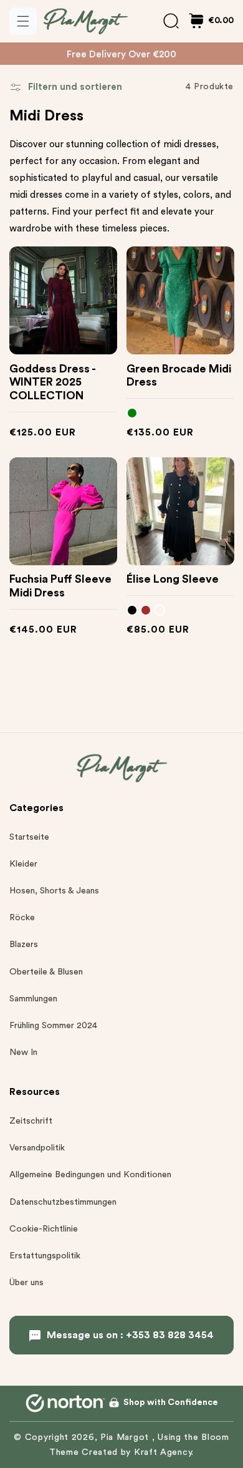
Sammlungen (33, 998)
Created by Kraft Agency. (138, 1452)
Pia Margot (126, 1437)
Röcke (22, 917)
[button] (23, 21)
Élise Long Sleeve (172, 579)
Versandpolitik (37, 1148)
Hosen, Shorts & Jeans (54, 891)
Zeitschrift (30, 1121)
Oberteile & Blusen (46, 972)
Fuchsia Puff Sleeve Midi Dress (60, 585)
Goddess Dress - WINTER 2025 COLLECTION (52, 382)
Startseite (29, 837)
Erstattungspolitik (44, 1256)
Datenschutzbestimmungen (63, 1202)
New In (23, 1052)
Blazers (23, 944)
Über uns (26, 1282)
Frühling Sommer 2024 (53, 1025)
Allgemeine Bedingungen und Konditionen (90, 1174)
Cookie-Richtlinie (43, 1229)
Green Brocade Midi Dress (178, 375)
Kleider (23, 864)
